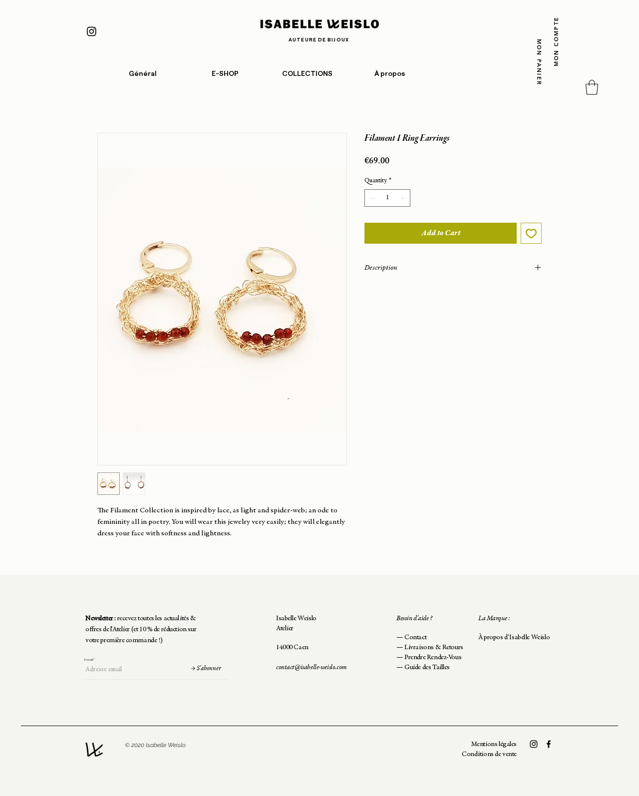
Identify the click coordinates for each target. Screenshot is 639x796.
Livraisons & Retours (433, 647)
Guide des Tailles (427, 667)
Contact (415, 637)
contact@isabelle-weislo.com (311, 667)
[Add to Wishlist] (531, 233)
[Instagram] (91, 31)
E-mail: (88, 659)
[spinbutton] (387, 198)
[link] (592, 87)
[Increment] (403, 198)
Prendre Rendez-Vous (432, 657)
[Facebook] (549, 744)
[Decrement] (372, 198)
